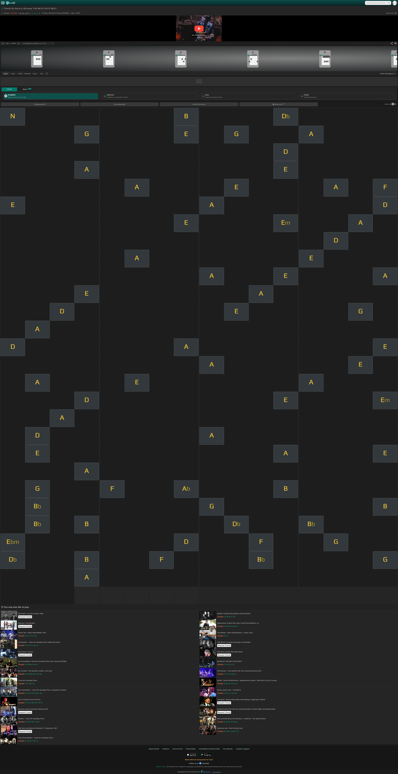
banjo (35, 73)
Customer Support (242, 749)
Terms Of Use (177, 749)
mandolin (27, 73)
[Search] (389, 3)
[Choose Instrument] (47, 73)
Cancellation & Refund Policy (209, 749)
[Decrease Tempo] (3, 43)
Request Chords (25, 617)
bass (42, 73)
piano (13, 73)
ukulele (20, 73)
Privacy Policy (190, 749)
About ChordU (154, 749)
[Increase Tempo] (18, 43)
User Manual (227, 749)
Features (165, 749)
